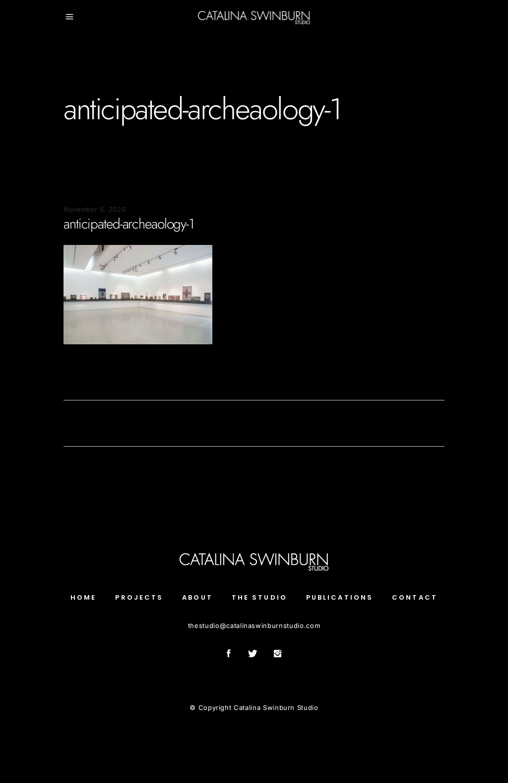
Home (83, 597)
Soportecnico (85, 374)
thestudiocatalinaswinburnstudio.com (254, 625)
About (197, 597)
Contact (415, 597)
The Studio (259, 597)
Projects (139, 597)
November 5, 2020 (95, 209)
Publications (339, 597)
